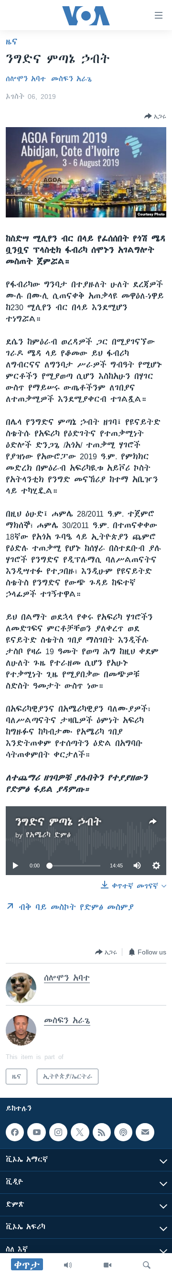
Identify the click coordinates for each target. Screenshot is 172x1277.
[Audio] (68, 1265)
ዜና (12, 41)
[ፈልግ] (146, 1265)
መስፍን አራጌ (71, 79)
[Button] (155, 116)
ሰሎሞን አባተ (26, 79)
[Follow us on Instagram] (58, 1132)
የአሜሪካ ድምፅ (48, 835)
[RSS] (102, 1132)
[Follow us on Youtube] (36, 1132)
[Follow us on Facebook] (15, 1132)
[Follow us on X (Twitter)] (80, 1132)
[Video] (107, 1265)
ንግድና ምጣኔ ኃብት (58, 822)
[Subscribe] (145, 1132)
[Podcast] (123, 1132)
